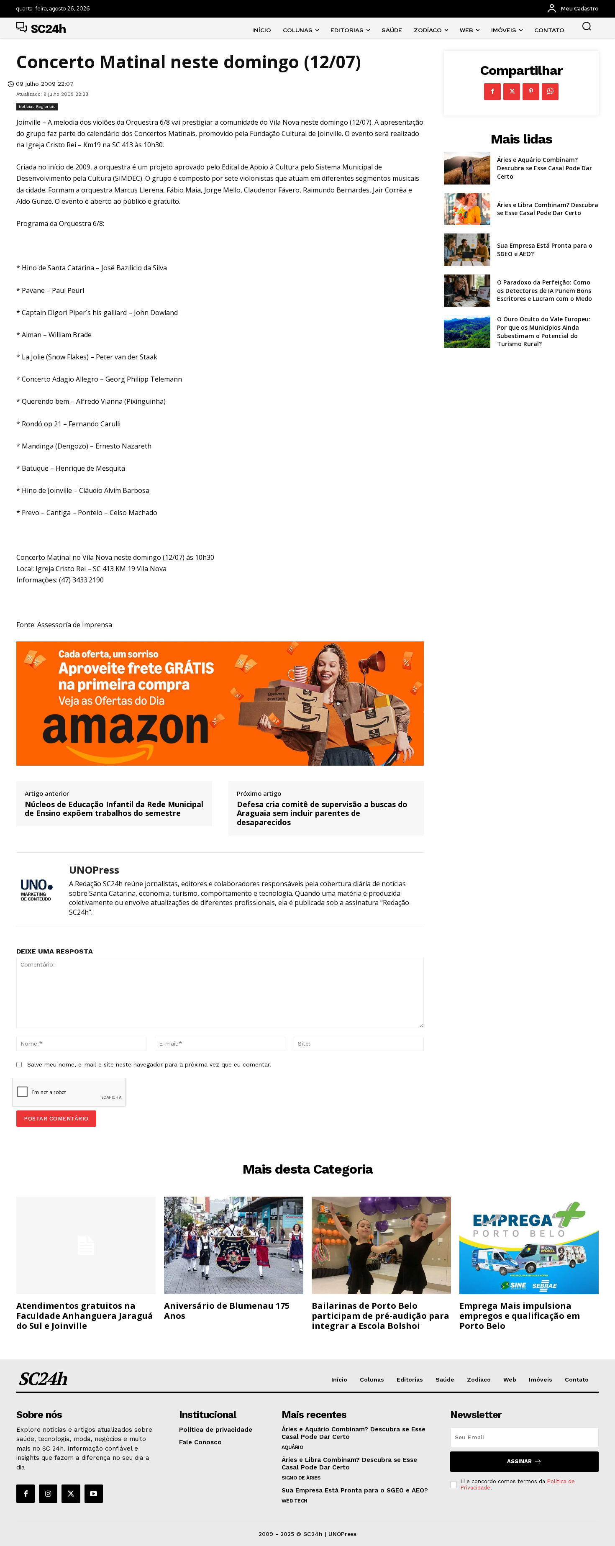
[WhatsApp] (550, 91)
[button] (586, 26)
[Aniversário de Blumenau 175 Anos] (233, 1245)
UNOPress (94, 870)
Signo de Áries (301, 1478)
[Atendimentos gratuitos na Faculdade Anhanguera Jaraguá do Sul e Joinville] (86, 1245)
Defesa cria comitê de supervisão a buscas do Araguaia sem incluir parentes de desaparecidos (322, 813)
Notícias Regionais (37, 106)
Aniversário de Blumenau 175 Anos (227, 1310)
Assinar (519, 1461)
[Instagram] (48, 1493)
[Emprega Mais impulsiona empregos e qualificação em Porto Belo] (529, 1245)
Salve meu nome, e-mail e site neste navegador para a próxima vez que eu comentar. (149, 1064)
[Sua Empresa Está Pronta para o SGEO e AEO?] (467, 249)
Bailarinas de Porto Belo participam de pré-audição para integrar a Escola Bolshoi (380, 1315)
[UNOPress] (36, 889)
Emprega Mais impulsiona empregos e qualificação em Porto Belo (519, 1315)
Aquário (292, 1447)
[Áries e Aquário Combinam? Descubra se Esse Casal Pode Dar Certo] (467, 168)
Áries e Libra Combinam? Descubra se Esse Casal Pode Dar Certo (547, 209)
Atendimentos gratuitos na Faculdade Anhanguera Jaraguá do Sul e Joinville (84, 1315)
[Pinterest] (531, 91)
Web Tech (295, 1501)
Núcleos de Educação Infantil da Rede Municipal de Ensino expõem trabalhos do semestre (114, 809)
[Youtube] (94, 1493)
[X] (511, 91)
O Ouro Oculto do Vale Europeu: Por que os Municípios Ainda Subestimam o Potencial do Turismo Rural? (543, 331)
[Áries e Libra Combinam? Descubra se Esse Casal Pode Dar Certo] (467, 209)
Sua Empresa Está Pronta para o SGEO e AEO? (355, 1490)
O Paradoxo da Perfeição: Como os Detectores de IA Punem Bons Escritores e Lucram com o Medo (544, 290)
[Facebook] (492, 91)
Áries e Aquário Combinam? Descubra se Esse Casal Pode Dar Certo (544, 168)
